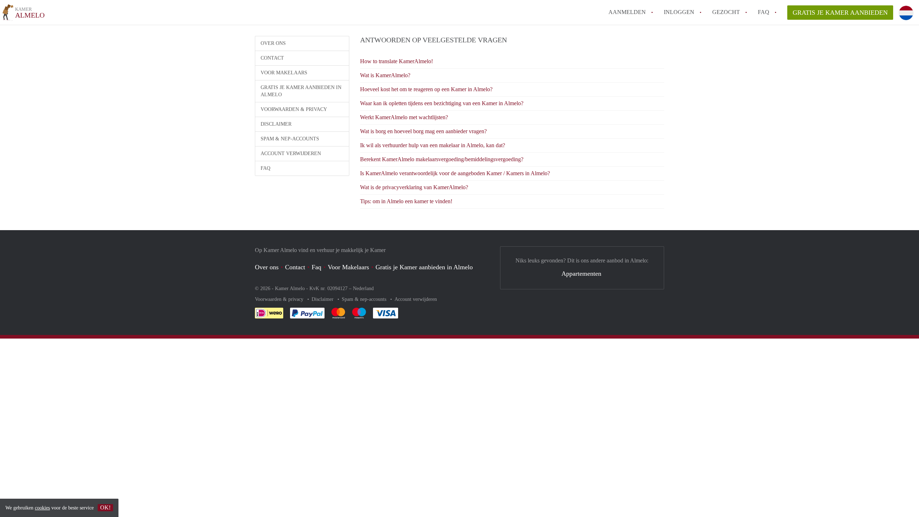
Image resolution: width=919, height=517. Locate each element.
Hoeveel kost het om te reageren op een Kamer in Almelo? (426, 89)
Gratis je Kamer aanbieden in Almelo (301, 91)
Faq (316, 267)
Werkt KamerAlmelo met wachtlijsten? (404, 117)
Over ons (273, 43)
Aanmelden (627, 12)
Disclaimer (276, 124)
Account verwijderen (291, 153)
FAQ (763, 12)
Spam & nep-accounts (290, 138)
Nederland (363, 288)
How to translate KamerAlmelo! (396, 61)
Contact (272, 58)
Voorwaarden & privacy (294, 109)
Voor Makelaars (284, 72)
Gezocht (726, 12)
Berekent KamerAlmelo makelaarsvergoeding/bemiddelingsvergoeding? (441, 159)
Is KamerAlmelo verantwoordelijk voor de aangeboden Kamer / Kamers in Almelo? (455, 173)
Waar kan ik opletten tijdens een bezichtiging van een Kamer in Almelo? (441, 103)
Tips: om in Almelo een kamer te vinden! (406, 201)
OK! (105, 507)
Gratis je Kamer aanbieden (840, 12)
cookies (42, 508)
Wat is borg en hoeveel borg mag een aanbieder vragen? (423, 131)
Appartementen (581, 273)
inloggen (679, 12)
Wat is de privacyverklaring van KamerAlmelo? (414, 187)
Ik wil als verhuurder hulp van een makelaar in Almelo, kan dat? (432, 145)
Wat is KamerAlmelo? (385, 75)
